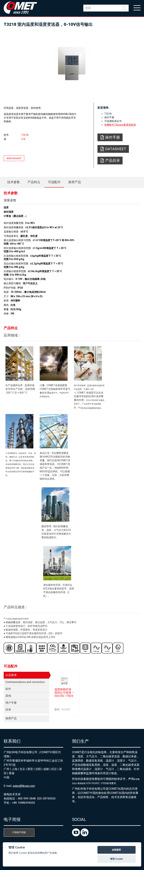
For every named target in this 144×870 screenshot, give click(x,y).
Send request (14, 158)
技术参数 (13, 182)
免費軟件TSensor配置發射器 (120, 124)
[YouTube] (76, 835)
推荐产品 (74, 182)
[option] (72, 63)
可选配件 (54, 182)
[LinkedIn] (85, 835)
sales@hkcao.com (24, 786)
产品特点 (34, 182)
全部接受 (116, 849)
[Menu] (136, 7)
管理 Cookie (116, 858)
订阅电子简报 (19, 832)
